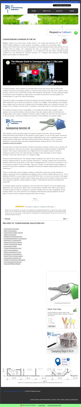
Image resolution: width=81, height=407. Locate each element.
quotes (59, 11)
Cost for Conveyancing (11, 250)
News (63, 399)
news (72, 11)
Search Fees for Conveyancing (13, 256)
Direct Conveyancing (10, 231)
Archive (67, 399)
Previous (7, 218)
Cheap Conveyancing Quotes (13, 244)
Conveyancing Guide (10, 246)
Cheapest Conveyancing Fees (13, 236)
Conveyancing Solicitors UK (12, 258)
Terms (58, 399)
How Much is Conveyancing (12, 240)
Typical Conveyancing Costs (12, 248)
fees (45, 102)
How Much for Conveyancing (13, 254)
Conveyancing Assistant (11, 229)
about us (46, 11)
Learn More (41, 405)
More (37, 399)
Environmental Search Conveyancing (15, 238)
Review (44, 399)
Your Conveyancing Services (13, 262)
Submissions (74, 399)
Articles (48, 399)
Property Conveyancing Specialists (14, 260)
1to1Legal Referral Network (12, 264)
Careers (32, 399)
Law (40, 399)
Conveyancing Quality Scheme (13, 233)
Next (64, 218)
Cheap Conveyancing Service (13, 242)
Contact (53, 399)
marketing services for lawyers (12, 143)
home (34, 11)
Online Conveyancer (10, 234)
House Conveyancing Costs (12, 252)
